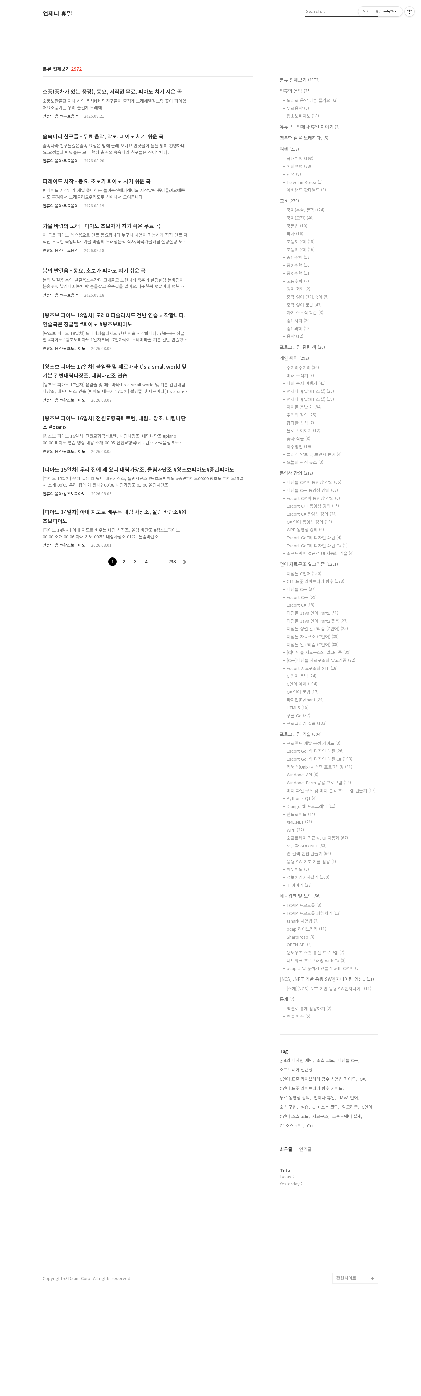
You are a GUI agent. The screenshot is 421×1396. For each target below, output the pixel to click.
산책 (294, 174)
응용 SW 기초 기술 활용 (311, 861)
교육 (289, 200)
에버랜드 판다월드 (306, 190)
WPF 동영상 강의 (305, 530)
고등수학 (298, 281)
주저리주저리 (303, 367)
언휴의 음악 (295, 90)
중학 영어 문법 (304, 305)
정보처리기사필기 (308, 877)
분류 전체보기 (300, 79)
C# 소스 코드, (292, 1125)
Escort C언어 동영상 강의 (313, 498)
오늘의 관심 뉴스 (305, 462)
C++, (311, 1125)
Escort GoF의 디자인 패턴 (314, 537)
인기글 (305, 1149)
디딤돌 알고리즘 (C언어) (313, 644)
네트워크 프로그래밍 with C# (316, 960)
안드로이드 (301, 814)
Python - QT (302, 798)
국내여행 (300, 158)
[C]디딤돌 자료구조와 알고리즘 (319, 652)
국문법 (297, 226)
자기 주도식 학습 (305, 312)
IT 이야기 (299, 885)
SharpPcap (300, 937)
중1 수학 (299, 257)
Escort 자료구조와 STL (312, 668)
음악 (295, 336)
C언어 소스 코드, (295, 1116)
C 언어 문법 (301, 676)
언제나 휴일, (325, 1097)
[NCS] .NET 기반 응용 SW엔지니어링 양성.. (327, 979)
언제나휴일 (347, 1267)
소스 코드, (326, 1060)
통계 (287, 999)
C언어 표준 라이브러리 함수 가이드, (312, 1088)
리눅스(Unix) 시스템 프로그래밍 (319, 767)
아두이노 (298, 869)
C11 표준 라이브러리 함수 (315, 581)
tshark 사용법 (303, 921)
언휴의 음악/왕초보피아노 (64, 348)
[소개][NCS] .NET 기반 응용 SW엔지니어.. (329, 988)
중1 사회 (299, 320)
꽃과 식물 (298, 438)
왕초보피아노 (303, 116)
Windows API (302, 774)
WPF (295, 830)
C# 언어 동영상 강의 (309, 522)
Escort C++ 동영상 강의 (313, 506)
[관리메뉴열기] (409, 11)
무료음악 (298, 108)
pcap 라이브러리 (306, 929)
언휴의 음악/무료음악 (60, 116)
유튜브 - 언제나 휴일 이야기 (310, 126)
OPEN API (299, 945)
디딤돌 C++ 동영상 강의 (312, 490)
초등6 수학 (301, 249)
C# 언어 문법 (303, 692)
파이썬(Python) (305, 700)
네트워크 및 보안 (300, 896)
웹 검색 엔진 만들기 (309, 853)
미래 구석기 (300, 375)
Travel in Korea (305, 182)
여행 (289, 149)
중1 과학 (299, 328)
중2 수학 (299, 265)
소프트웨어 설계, (347, 1116)
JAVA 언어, (349, 1097)
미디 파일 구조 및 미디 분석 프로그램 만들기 (331, 790)
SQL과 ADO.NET (307, 846)
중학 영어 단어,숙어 (308, 297)
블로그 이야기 (303, 431)
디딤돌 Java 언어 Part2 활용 (317, 621)
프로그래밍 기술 (301, 734)
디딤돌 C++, (348, 1060)
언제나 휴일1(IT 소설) (310, 391)
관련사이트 (346, 1278)
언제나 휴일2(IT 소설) (310, 399)
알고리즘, (350, 1107)
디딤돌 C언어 (304, 573)
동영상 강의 (296, 473)
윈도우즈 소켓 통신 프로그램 (315, 952)
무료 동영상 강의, (295, 1097)
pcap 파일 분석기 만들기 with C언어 (323, 968)
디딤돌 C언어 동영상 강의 (314, 482)
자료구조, (321, 1116)
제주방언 (299, 446)
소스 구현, (289, 1107)
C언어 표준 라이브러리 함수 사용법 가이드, (318, 1079)
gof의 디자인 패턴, (297, 1060)
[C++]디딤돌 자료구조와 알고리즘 (321, 660)
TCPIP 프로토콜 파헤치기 (314, 913)
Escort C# (300, 605)
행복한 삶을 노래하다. (304, 138)
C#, (363, 1079)
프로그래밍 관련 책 (302, 347)
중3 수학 (299, 273)
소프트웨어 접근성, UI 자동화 (317, 838)
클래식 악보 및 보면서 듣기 (314, 454)
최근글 (286, 1149)
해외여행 (299, 166)
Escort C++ (302, 597)
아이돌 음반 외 (304, 407)
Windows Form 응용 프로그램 (319, 782)
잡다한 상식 (300, 423)
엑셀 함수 (298, 1016)
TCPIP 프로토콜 (304, 905)
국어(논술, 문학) (305, 210)
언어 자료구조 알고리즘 (309, 564)
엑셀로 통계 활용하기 (309, 1008)
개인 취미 (294, 358)
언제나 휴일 (57, 13)
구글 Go (298, 715)
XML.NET (299, 822)
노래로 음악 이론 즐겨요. (312, 100)
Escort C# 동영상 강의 (312, 514)
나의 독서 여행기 (306, 383)
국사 (295, 234)
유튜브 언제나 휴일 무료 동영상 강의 (356, 1251)
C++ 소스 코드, (325, 1107)
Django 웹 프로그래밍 (311, 806)
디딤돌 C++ (301, 589)
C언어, (368, 1107)
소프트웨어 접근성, (297, 1069)
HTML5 (298, 707)
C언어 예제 (302, 684)
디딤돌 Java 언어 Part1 (312, 613)
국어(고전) (300, 218)
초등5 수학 (301, 241)
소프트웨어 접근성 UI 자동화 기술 (320, 553)
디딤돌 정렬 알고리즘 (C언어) (317, 628)
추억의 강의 (301, 415)
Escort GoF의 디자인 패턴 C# (317, 545)
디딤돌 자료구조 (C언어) (313, 636)
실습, (305, 1107)
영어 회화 (298, 289)
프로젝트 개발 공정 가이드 (313, 743)
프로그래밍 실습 (307, 723)
